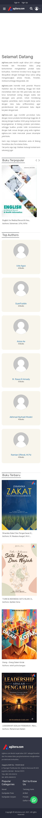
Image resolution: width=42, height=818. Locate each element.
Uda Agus (21, 265)
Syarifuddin (21, 303)
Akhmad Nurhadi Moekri (21, 417)
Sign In (16, 2)
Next (39, 160)
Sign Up (25, 2)
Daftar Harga (28, 800)
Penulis (25, 797)
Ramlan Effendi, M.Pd (21, 455)
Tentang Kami (28, 789)
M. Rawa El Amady (21, 379)
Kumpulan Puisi (8, 793)
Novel (4, 789)
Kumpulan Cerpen (9, 797)
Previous (36, 160)
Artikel (25, 793)
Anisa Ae (21, 341)
